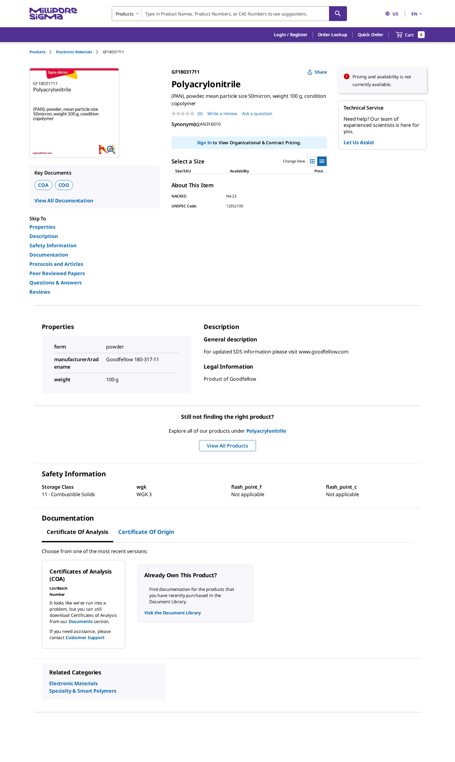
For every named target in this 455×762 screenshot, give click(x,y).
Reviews (39, 291)
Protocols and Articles (56, 264)
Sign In (204, 142)
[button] (290, 35)
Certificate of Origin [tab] (146, 531)
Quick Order (370, 34)
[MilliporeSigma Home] (53, 14)
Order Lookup (332, 34)
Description (43, 236)
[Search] (338, 13)
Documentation (48, 254)
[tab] (42, 52)
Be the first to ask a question (82, 742)
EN (414, 14)
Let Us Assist (359, 142)
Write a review (222, 113)
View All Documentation (63, 200)
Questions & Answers (55, 282)
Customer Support (85, 637)
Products (37, 51)
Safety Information (52, 245)
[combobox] (229, 13)
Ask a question (257, 113)
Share (321, 72)
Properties (42, 226)
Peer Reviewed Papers (57, 273)
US (395, 14)
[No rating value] (184, 113)
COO (64, 185)
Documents (81, 621)
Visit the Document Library (172, 613)
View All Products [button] (227, 445)
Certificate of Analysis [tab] (77, 531)
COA (43, 185)
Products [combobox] (125, 14)
